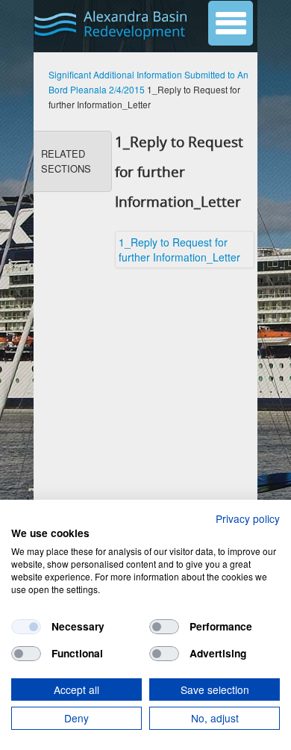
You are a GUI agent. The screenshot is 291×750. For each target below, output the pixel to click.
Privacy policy (248, 518)
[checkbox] (26, 626)
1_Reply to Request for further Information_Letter (179, 249)
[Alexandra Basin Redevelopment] (113, 24)
